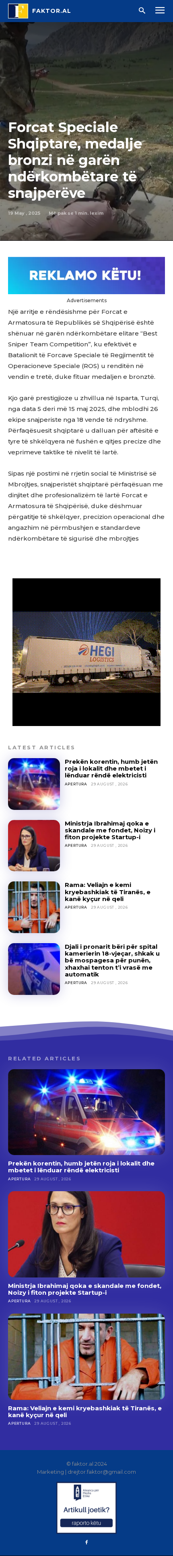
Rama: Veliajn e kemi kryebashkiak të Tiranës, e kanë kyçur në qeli (107, 892)
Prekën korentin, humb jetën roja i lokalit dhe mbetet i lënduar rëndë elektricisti (111, 768)
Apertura (76, 784)
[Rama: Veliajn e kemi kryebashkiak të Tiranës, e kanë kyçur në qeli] (34, 907)
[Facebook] (86, 1543)
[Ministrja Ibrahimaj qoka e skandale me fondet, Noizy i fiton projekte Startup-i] (34, 846)
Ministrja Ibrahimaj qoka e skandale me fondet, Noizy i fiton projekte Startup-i (110, 830)
